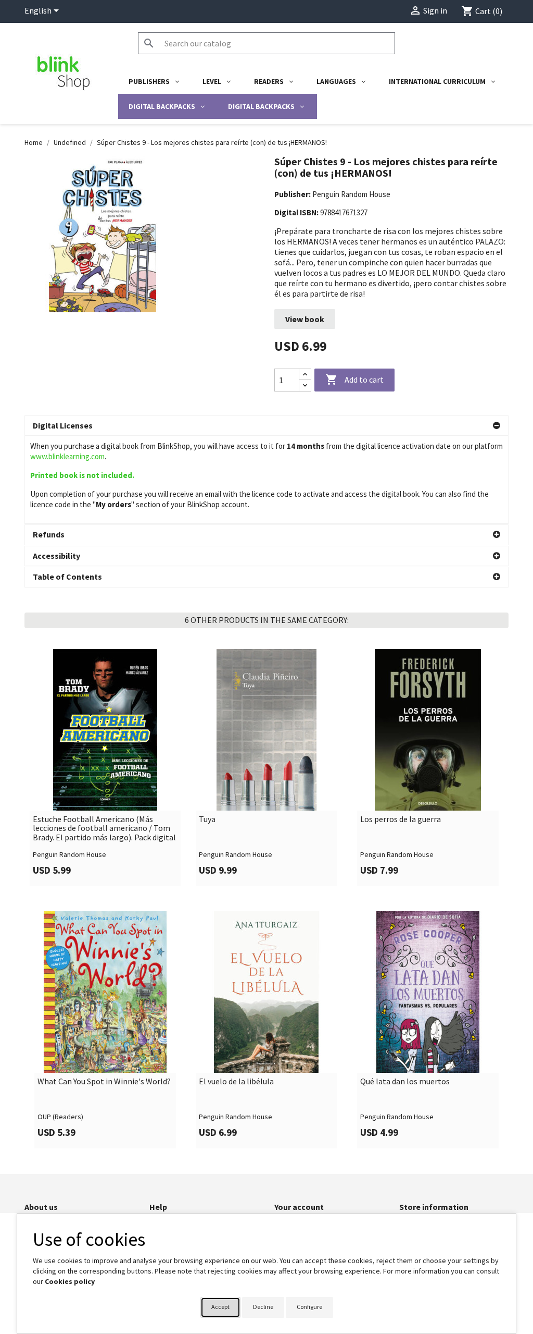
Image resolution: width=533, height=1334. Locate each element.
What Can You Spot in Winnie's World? (104, 1081)
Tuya (207, 819)
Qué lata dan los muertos (405, 1081)
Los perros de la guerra (400, 819)
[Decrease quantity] (305, 385)
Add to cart (354, 379)
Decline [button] (263, 1307)
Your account (299, 1207)
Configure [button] (309, 1307)
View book (304, 319)
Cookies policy (70, 1281)
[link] (105, 768)
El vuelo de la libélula (236, 1081)
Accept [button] (220, 1307)
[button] (266, 426)
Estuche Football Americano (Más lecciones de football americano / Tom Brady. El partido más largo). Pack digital (104, 828)
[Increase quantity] (305, 375)
